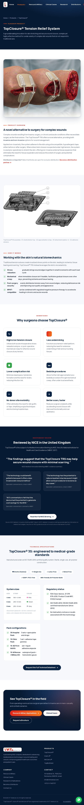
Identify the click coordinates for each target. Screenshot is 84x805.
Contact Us (7, 788)
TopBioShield (48, 763)
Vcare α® (47, 756)
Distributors (76, 4)
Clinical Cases (51, 4)
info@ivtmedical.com (51, 780)
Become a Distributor (10, 784)
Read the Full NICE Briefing (42, 517)
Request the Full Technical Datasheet (42, 667)
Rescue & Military (35, 4)
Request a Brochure (21, 720)
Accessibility (67, 801)
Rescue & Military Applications (26, 713)
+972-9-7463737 (50, 783)
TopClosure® (48, 752)
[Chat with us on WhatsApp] (79, 800)
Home (11, 4)
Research (64, 4)
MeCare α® (48, 759)
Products (21, 4)
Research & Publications (11, 781)
